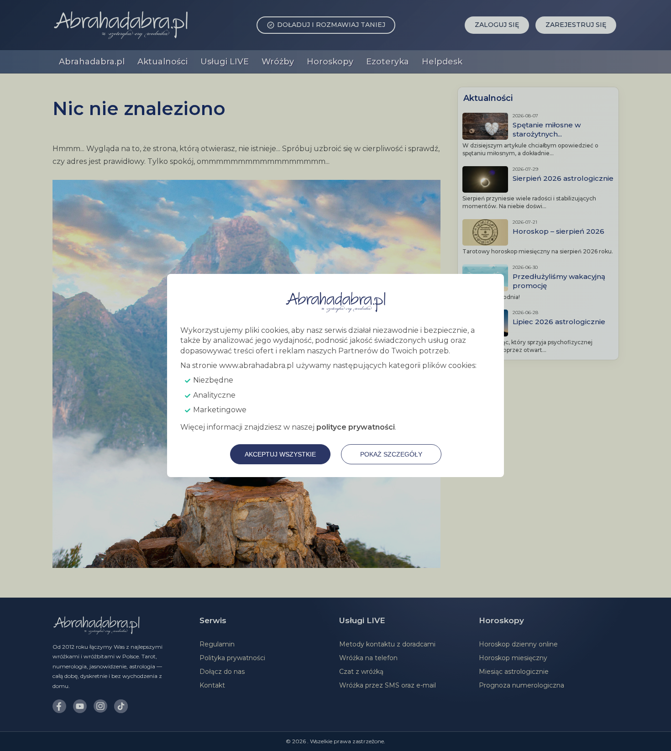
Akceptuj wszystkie (280, 454)
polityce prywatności (355, 427)
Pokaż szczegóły (391, 454)
